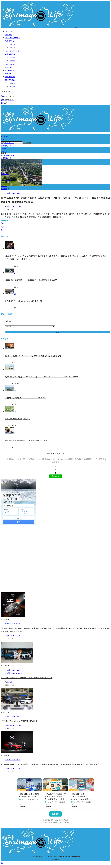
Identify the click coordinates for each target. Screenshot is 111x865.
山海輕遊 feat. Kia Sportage (17, 418)
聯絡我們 (12, 86)
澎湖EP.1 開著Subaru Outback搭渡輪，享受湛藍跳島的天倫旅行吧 (33, 355)
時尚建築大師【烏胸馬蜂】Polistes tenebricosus (26, 440)
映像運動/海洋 (13, 52)
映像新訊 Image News (12, 193)
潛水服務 (10, 72)
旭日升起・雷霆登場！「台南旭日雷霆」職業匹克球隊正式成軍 (31, 280)
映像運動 (12, 57)
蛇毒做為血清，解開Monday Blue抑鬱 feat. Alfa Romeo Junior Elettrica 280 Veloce (41, 376)
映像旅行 (10, 33)
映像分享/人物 (12, 39)
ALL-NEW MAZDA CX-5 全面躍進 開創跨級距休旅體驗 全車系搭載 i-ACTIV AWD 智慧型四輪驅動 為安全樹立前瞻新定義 (50, 764)
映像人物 (12, 47)
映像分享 (12, 44)
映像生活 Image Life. (55, 856)
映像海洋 (12, 61)
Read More (5, 220)
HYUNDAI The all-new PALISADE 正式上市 (23, 301)
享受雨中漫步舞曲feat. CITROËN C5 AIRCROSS (25, 397)
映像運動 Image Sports (13, 673)
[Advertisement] (55, 577)
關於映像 (12, 83)
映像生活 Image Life (14, 206)
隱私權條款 (55, 859)
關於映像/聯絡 (10, 78)
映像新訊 (9, 65)
